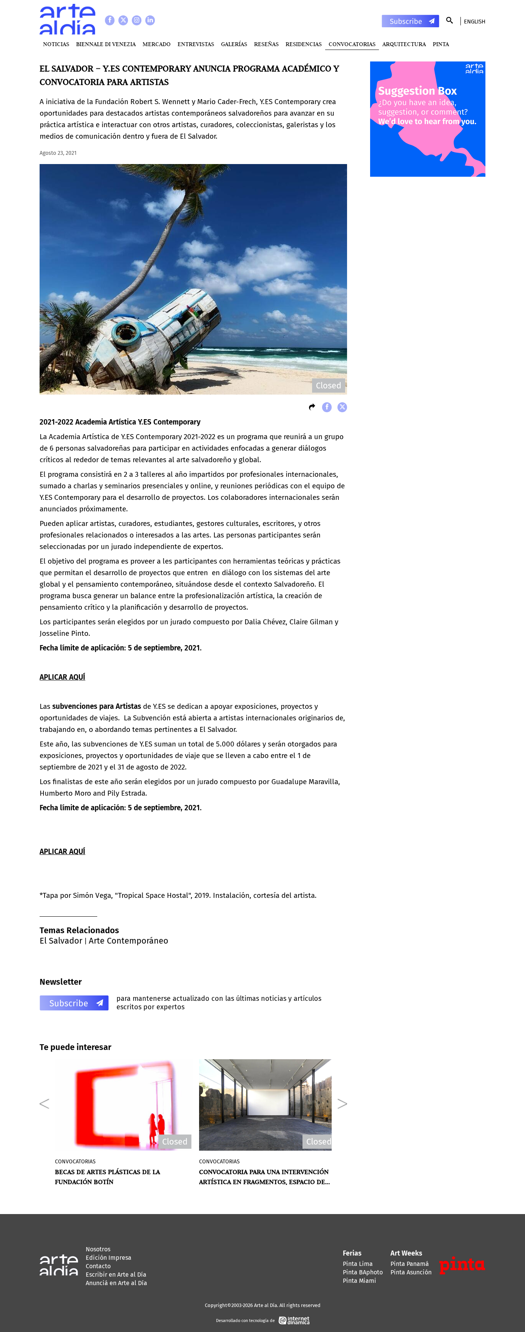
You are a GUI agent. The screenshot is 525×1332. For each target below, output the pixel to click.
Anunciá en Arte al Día (116, 1283)
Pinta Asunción (411, 1272)
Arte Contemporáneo (128, 941)
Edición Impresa (108, 1257)
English (474, 21)
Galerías (234, 44)
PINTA (441, 44)
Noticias (56, 44)
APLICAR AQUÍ (62, 677)
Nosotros (98, 1249)
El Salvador (61, 941)
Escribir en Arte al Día (116, 1274)
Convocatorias (352, 44)
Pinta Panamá (409, 1263)
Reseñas (266, 44)
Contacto (98, 1266)
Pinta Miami (359, 1280)
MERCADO (157, 44)
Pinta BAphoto (363, 1272)
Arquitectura (404, 44)
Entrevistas (196, 44)
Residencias (304, 44)
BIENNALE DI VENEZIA (106, 44)
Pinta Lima (358, 1263)
